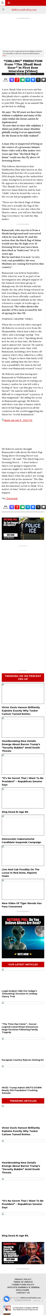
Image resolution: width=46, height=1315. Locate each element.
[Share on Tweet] (38, 80)
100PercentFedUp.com (30, 1298)
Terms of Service (23, 1282)
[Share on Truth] (11, 80)
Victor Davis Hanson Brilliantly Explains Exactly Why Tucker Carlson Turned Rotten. (21, 710)
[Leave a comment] (7, 1299)
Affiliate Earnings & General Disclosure (23, 1288)
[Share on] (43, 80)
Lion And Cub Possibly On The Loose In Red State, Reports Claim (20, 872)
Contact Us (23, 1293)
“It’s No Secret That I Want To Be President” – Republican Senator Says (23, 781)
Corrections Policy (23, 1285)
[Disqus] (23, 577)
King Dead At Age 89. (15, 811)
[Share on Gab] (22, 80)
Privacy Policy (23, 1279)
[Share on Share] (33, 80)
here (4, 56)
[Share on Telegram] (27, 80)
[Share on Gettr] (17, 80)
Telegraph (12, 498)
